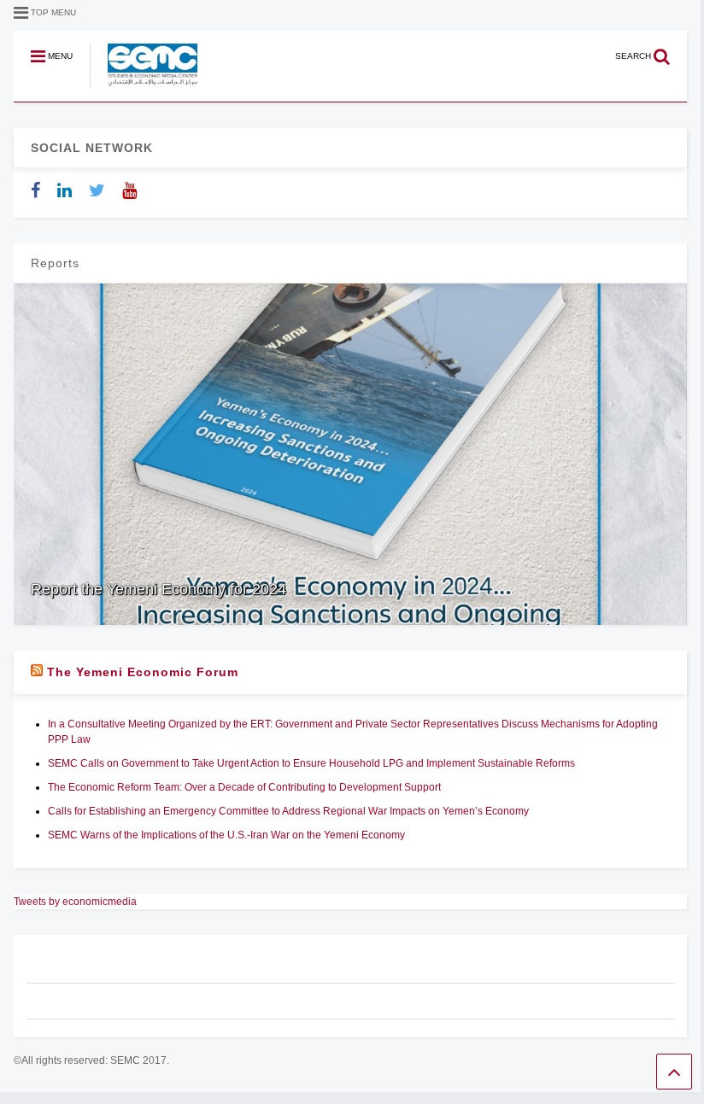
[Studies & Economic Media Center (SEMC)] (143, 88)
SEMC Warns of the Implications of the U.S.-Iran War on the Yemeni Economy (229, 835)
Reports (55, 263)
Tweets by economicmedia (75, 902)
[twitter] (97, 190)
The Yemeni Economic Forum (142, 672)
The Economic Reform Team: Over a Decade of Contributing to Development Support (244, 787)
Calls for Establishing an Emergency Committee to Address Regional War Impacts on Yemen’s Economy (288, 811)
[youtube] (129, 190)
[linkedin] (64, 190)
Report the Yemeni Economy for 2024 (158, 589)
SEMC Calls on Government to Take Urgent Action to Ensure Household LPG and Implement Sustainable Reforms (311, 763)
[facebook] (35, 190)
